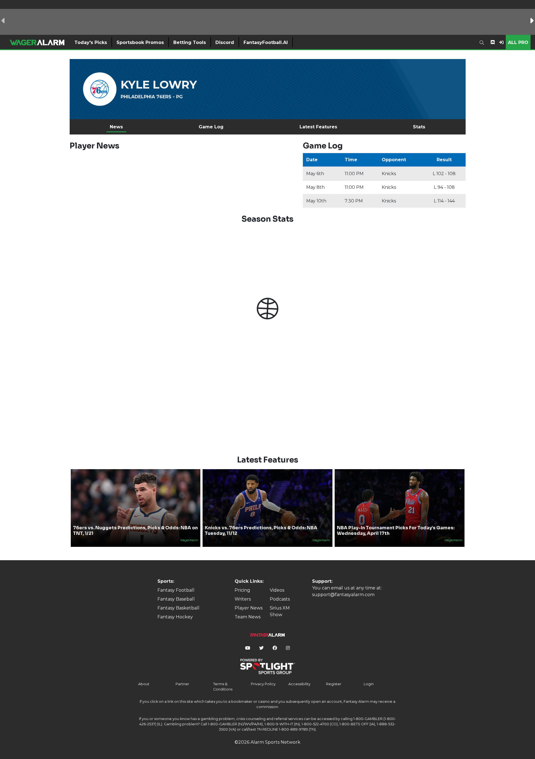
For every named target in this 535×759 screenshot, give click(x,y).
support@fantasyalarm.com (343, 594)
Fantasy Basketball (178, 608)
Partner (182, 684)
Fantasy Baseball (176, 599)
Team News (248, 617)
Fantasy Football (175, 590)
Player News (248, 608)
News (116, 126)
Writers (243, 599)
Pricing (242, 590)
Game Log (211, 126)
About (143, 684)
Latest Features (318, 126)
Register (333, 684)
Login (369, 684)
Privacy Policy (263, 684)
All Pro (518, 42)
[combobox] (482, 42)
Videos (277, 590)
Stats (419, 126)
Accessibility (299, 684)
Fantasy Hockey (175, 617)
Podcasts (280, 599)
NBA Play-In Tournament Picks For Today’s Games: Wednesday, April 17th (395, 530)
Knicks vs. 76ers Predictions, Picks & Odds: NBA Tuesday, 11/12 (261, 530)
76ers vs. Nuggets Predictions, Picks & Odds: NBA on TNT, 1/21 (135, 530)
